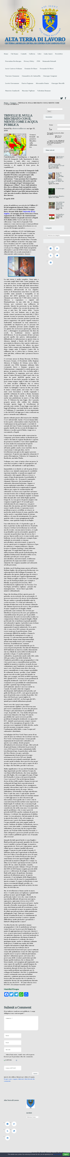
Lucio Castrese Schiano (13, 68)
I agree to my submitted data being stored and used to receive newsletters (55, 142)
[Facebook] (51, 248)
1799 (38, 61)
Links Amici (48, 54)
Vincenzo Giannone (12, 76)
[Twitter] (57, 255)
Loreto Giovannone (12, 83)
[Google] (57, 248)
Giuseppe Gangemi (50, 76)
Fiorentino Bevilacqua (13, 61)
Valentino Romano (44, 91)
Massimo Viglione (28, 91)
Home (6, 54)
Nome (51, 125)
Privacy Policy (29, 61)
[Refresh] (17, 1060)
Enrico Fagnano (27, 83)
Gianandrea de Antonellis (31, 76)
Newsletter (59, 54)
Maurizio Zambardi (12, 91)
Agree (66, 1154)
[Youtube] (51, 262)
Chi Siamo (14, 54)
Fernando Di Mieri (46, 68)
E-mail (50, 129)
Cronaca (13, 103)
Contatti (23, 54)
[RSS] (51, 255)
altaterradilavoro (19, 128)
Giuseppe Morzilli (57, 83)
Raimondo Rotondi (49, 61)
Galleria (32, 54)
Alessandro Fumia (42, 83)
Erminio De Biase (31, 68)
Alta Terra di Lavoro (58, 136)
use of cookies (57, 1154)
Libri (39, 54)
